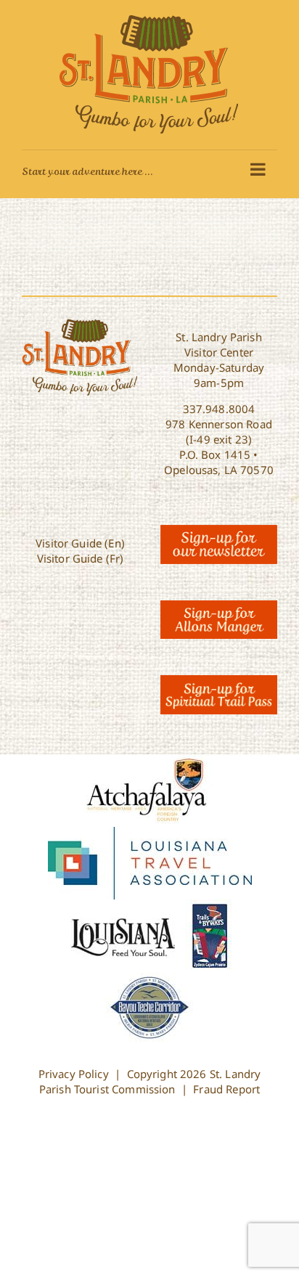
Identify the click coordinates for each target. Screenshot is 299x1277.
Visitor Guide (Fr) (80, 558)
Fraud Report (226, 1089)
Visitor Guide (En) (80, 543)
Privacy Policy (73, 1073)
